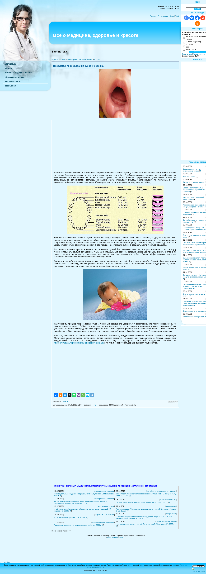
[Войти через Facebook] (197, 17)
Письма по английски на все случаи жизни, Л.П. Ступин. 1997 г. (142, 502)
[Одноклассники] (60, 395)
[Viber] (78, 395)
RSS (177, 16)
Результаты (187, 54)
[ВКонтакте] (56, 395)
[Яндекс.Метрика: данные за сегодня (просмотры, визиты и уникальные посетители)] (198, 570)
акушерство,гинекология (104, 491)
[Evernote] (74, 395)
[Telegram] (92, 395)
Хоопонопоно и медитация (193, 317)
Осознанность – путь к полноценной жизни (192, 170)
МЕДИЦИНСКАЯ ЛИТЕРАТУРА (79, 60)
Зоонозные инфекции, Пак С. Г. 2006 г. (69, 517)
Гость (94, 405)
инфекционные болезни (104, 515)
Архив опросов (199, 54)
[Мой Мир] (65, 395)
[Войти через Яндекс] (202, 17)
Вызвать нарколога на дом (193, 182)
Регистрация (163, 16)
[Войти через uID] (186, 17)
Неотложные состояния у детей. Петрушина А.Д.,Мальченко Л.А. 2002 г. (145, 524)
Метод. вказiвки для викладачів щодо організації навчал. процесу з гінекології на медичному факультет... (81, 502)
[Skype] (87, 395)
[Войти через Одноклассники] (197, 23)
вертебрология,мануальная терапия (161, 491)
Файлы (63, 60)
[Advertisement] (115, 145)
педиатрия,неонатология (166, 521)
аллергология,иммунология (103, 522)
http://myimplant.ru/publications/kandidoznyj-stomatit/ (79, 343)
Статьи (97, 60)
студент (189, 39)
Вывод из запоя (189, 176)
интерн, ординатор (193, 42)
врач (188, 47)
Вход (172, 16)
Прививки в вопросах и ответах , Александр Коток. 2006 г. (77, 525)
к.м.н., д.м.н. (191, 49)
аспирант (190, 44)
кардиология (171, 506)
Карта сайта (5, 562)
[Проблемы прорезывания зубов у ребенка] (115, 117)
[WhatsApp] (83, 395)
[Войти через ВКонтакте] (191, 17)
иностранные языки (168, 500)
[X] (69, 395)
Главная (153, 16)
